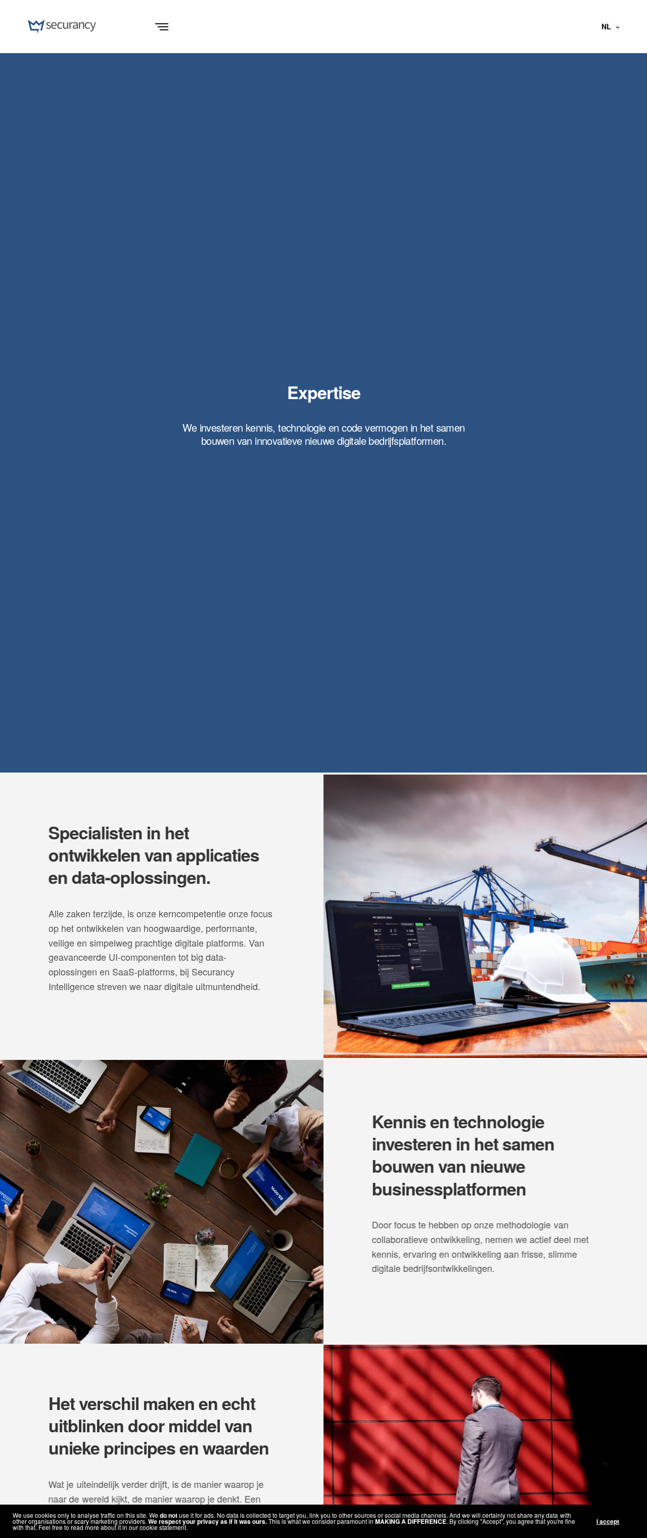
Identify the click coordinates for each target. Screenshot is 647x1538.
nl (606, 26)
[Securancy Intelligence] (62, 27)
